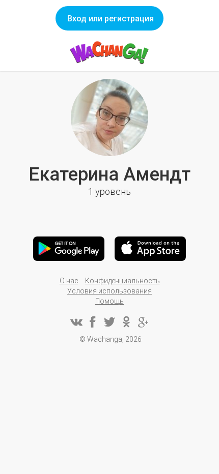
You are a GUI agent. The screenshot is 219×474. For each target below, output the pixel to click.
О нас (69, 281)
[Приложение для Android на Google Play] (68, 248)
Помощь (109, 301)
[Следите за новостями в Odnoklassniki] (126, 322)
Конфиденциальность (122, 281)
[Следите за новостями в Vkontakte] (76, 322)
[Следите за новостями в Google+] (143, 322)
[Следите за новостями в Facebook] (92, 322)
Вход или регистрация (110, 18)
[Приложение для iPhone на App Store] (150, 248)
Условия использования (109, 291)
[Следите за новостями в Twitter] (109, 322)
